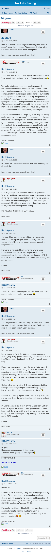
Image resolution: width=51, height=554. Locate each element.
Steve (12, 29)
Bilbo (23, 61)
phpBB (18, 548)
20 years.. (7, 18)
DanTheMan (11, 178)
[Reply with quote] (43, 32)
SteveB (9, 433)
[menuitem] (7, 8)
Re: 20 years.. (8, 69)
